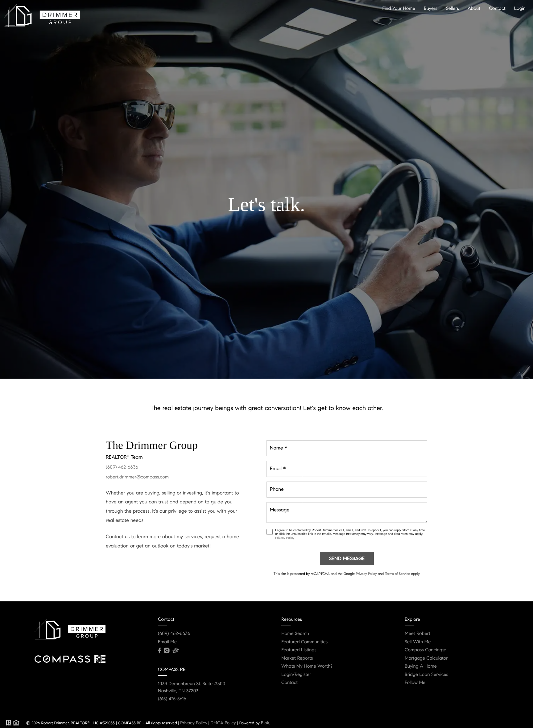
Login (520, 8)
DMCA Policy (223, 723)
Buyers (430, 8)
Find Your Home (398, 8)
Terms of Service (397, 574)
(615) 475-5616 (172, 699)
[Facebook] (159, 650)
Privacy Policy (284, 538)
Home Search (295, 633)
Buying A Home (421, 666)
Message (279, 510)
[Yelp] (175, 650)
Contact (497, 8)
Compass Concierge (425, 650)
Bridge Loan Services (426, 674)
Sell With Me (418, 642)
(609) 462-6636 (122, 467)
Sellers (452, 8)
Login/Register (296, 674)
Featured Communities (304, 642)
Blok (265, 723)
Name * (278, 448)
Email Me (167, 642)
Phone (277, 489)
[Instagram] (166, 650)
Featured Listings (298, 650)
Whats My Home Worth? (307, 666)
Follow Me (415, 682)
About (474, 8)
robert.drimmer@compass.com (137, 477)
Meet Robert (417, 633)
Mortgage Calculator (426, 658)
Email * (278, 469)
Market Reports (297, 658)
